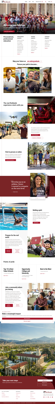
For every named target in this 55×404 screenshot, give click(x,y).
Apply (26, 1)
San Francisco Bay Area (5, 396)
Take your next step (8, 251)
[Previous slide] (51, 375)
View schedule (19, 31)
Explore (18, 54)
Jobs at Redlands (32, 398)
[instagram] (46, 397)
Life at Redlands (8, 305)
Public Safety (18, 396)
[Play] (37, 198)
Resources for (38, 1)
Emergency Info (18, 393)
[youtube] (52, 397)
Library (17, 398)
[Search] (45, 2)
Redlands (3, 393)
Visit (29, 1)
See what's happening (9, 31)
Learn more (36, 222)
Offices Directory (32, 393)
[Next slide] (53, 375)
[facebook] (43, 397)
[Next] (44, 198)
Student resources (18, 305)
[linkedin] (48, 397)
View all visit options (10, 160)
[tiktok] (50, 397)
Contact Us (31, 396)
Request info (44, 382)
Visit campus (44, 384)
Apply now (44, 380)
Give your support (27, 321)
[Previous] (32, 198)
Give (33, 1)
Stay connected (27, 318)
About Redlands (35, 134)
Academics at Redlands (36, 137)
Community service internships (17, 251)
